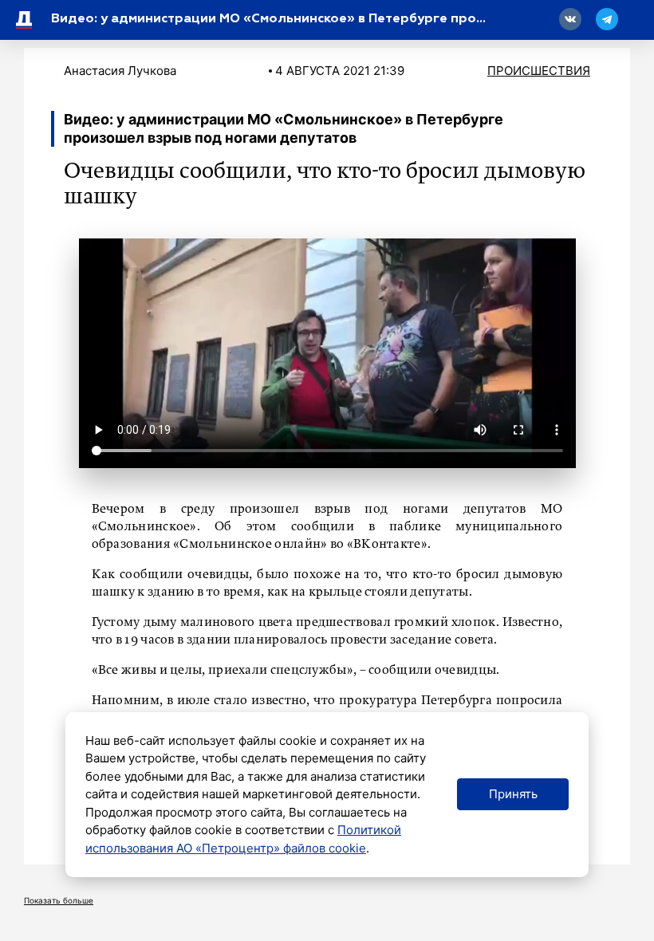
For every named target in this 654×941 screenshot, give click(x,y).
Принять (513, 793)
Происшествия (538, 70)
